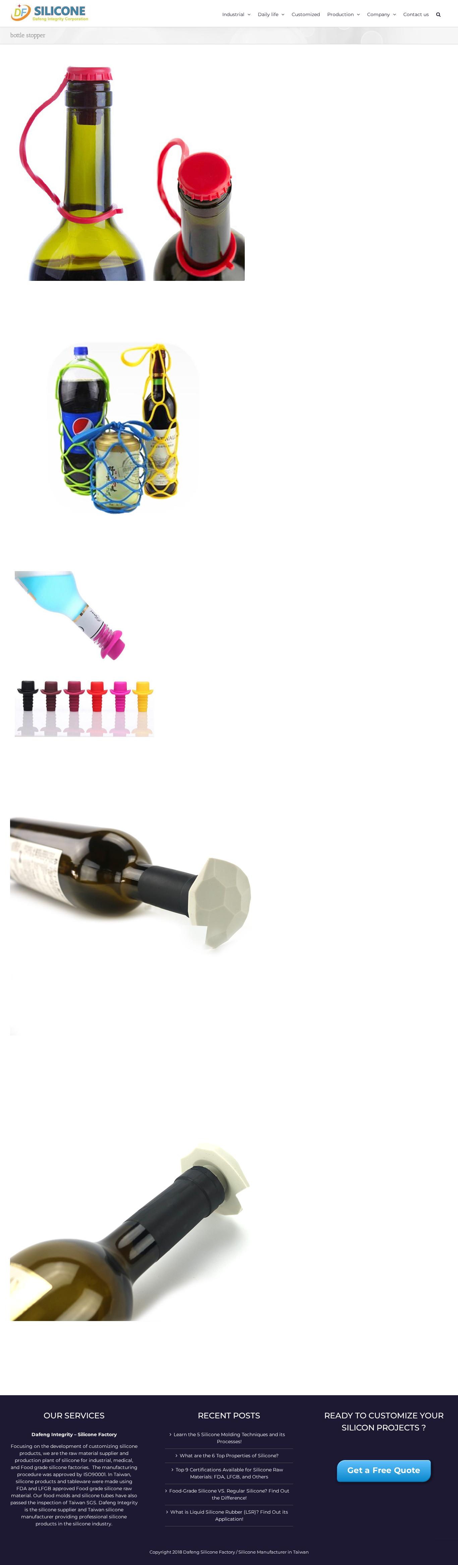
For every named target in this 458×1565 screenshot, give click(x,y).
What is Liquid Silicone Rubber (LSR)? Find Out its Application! (229, 1515)
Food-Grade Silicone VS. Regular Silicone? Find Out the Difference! (229, 1494)
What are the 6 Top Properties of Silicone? (229, 1456)
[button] (438, 13)
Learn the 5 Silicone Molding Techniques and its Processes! (229, 1438)
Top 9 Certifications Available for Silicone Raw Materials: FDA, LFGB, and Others (229, 1473)
